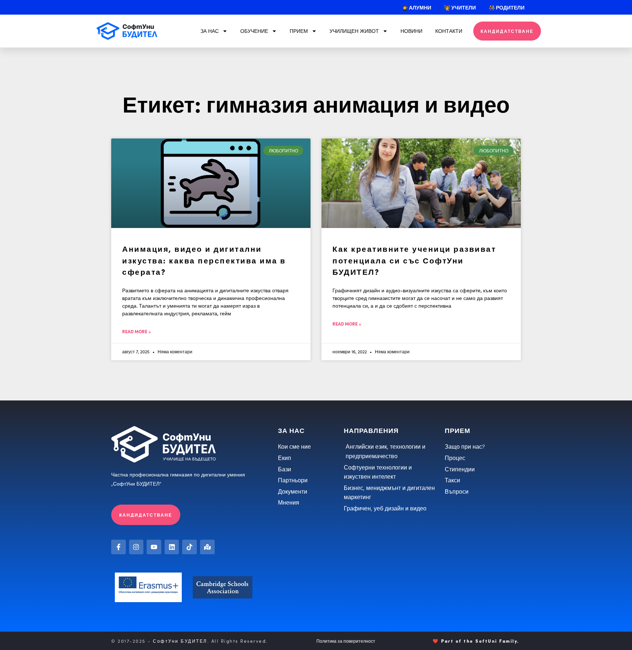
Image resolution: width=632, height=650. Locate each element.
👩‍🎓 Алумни (416, 7)
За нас (209, 30)
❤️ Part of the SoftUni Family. (476, 641)
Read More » (136, 331)
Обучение (254, 30)
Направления (371, 430)
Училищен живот (354, 30)
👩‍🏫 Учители (460, 7)
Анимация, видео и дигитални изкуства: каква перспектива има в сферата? (204, 260)
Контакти (448, 30)
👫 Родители (506, 7)
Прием (299, 30)
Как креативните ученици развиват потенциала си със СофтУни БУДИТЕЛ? (414, 260)
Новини (411, 30)
